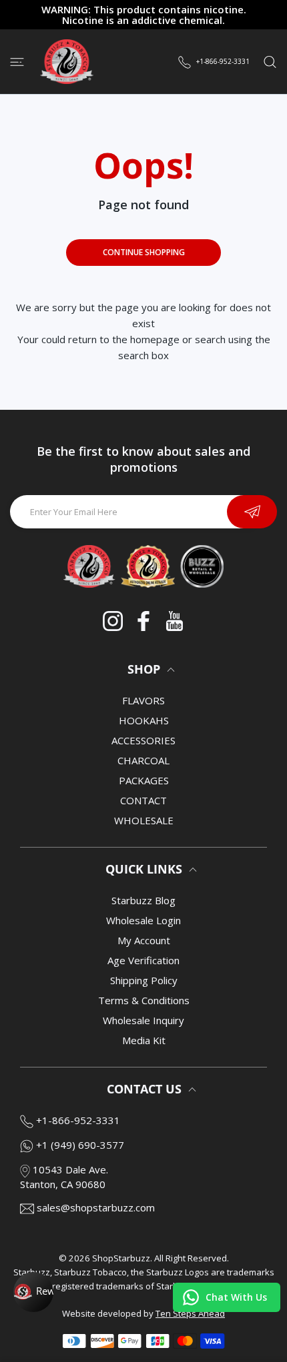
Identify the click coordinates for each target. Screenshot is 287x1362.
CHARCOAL (143, 760)
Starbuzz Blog (143, 900)
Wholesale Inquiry (143, 1020)
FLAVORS (143, 700)
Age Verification (143, 960)
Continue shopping (144, 252)
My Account (143, 940)
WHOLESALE (144, 820)
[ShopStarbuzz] (66, 61)
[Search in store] (270, 61)
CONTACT (143, 800)
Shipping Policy (144, 980)
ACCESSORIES (143, 740)
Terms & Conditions (144, 1000)
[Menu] (17, 61)
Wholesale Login (143, 920)
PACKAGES (144, 780)
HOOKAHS (144, 720)
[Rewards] (33, 1292)
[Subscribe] (252, 511)
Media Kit (144, 1040)
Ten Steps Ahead (190, 1313)
